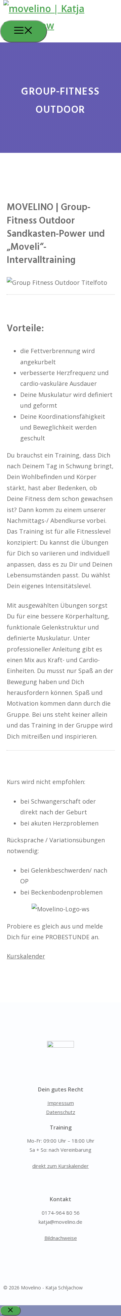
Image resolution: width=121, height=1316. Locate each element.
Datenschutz (60, 1112)
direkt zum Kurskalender (60, 1165)
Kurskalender (26, 956)
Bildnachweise (60, 1238)
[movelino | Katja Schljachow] (62, 25)
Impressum (60, 1103)
